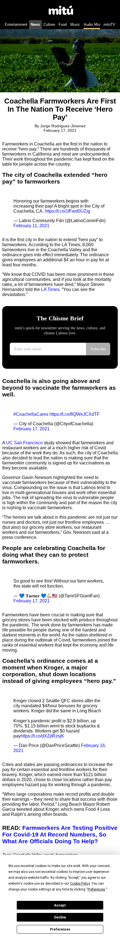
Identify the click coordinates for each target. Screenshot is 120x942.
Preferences (60, 929)
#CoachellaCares (30, 414)
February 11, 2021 (31, 225)
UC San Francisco (24, 442)
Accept (60, 905)
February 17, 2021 (31, 428)
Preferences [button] (96, 889)
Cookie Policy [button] (80, 883)
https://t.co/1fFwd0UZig (67, 211)
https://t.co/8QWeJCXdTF (74, 414)
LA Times (50, 289)
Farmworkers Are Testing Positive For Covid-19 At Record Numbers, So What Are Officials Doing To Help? (59, 834)
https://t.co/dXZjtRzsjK (42, 736)
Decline (60, 917)
